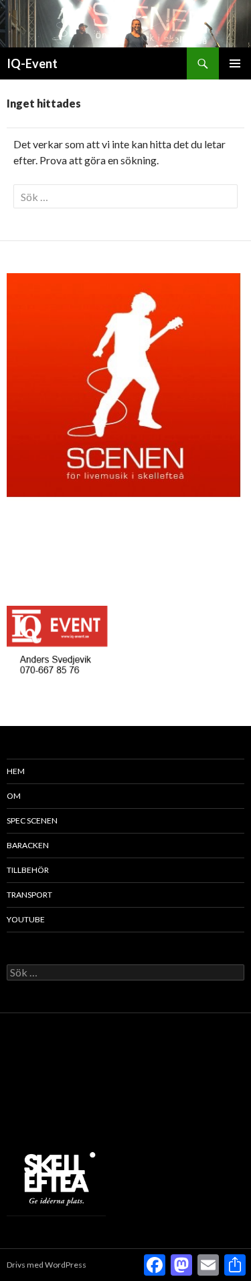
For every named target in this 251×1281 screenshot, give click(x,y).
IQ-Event (32, 63)
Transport (29, 895)
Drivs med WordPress (46, 1265)
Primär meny (235, 63)
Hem (16, 771)
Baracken (28, 845)
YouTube (26, 919)
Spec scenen (32, 820)
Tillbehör (28, 870)
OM (14, 796)
